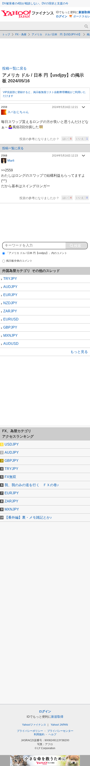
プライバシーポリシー (30, 730)
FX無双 (10, 477)
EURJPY (10, 295)
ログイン (61, 16)
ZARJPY (10, 311)
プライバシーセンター (60, 730)
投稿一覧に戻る (14, 68)
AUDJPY (10, 287)
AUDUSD (11, 343)
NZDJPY (10, 303)
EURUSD (11, 319)
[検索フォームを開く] (86, 26)
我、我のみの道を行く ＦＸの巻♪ (32, 485)
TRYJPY (10, 279)
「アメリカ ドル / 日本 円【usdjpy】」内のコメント (36, 253)
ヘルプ (52, 734)
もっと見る (79, 352)
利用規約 (39, 734)
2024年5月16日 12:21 (65, 107)
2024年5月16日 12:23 (65, 155)
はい (67, 138)
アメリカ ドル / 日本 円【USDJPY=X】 (56, 34)
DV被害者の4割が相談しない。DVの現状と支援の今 (35, 3)
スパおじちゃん (18, 111)
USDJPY (12, 444)
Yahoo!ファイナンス (34, 724)
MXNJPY (10, 335)
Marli (10, 160)
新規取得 (84, 12)
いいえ (82, 138)
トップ (6, 34)
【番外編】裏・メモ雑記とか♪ (28, 517)
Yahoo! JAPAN (59, 724)
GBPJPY (10, 327)
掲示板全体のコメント (19, 260)
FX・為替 (20, 34)
